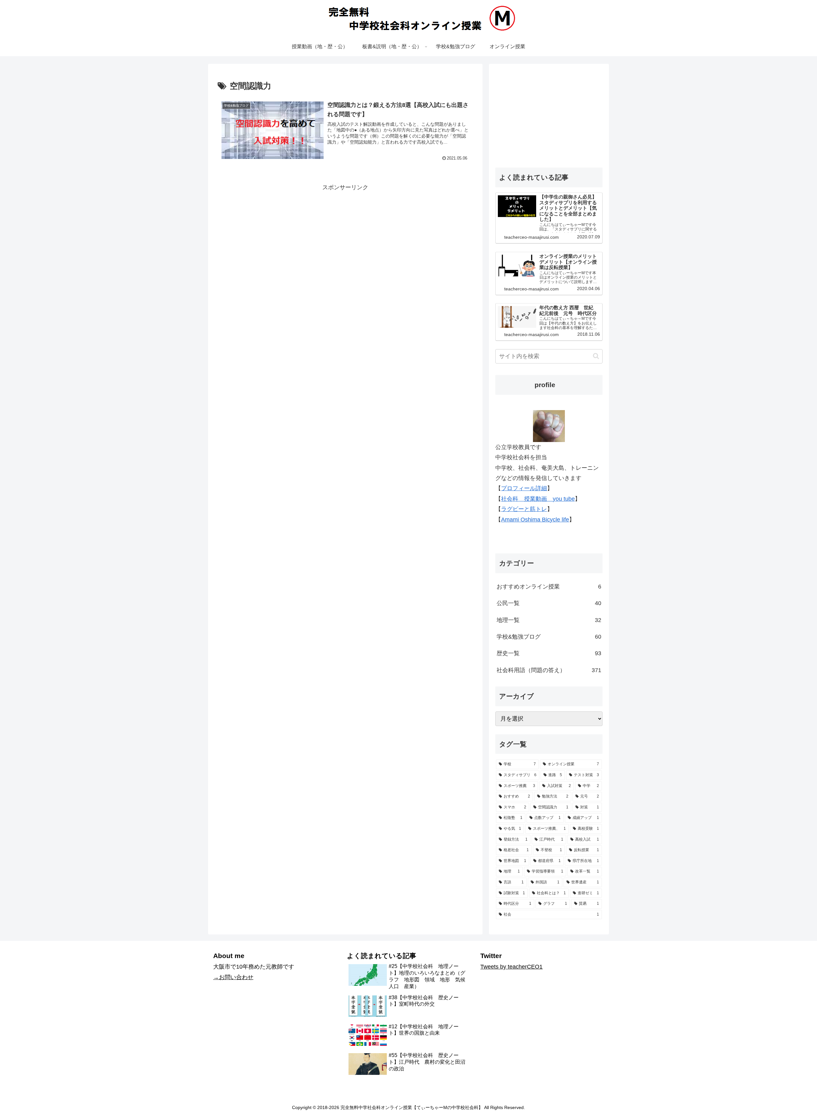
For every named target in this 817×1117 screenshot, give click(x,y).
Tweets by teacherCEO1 (511, 966)
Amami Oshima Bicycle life (535, 519)
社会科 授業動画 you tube (538, 499)
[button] (596, 356)
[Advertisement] (345, 237)
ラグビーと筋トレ (524, 509)
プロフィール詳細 (524, 488)
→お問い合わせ (233, 977)
